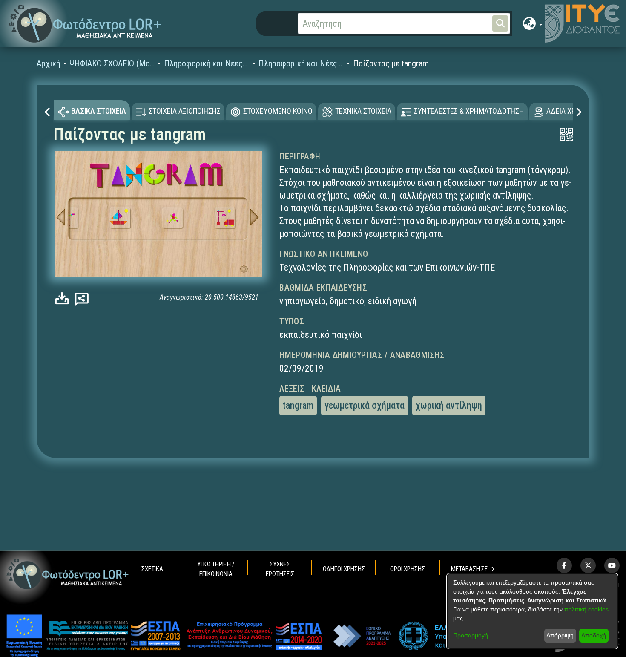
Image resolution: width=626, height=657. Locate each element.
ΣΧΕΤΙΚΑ (152, 569)
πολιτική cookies (586, 609)
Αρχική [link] (48, 63)
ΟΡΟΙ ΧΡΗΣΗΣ (407, 569)
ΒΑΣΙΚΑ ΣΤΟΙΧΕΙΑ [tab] (98, 111)
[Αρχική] (67, 574)
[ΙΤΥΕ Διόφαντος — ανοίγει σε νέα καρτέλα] (582, 23)
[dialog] (532, 611)
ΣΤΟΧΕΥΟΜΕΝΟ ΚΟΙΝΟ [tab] (278, 111)
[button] (85, 24)
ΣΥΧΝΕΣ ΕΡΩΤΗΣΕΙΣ (280, 569)
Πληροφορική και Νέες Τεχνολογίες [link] (206, 63)
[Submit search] (500, 23)
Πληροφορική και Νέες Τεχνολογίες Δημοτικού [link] (301, 63)
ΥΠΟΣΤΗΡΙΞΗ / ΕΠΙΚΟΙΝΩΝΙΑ (216, 569)
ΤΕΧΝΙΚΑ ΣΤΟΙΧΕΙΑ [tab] (363, 111)
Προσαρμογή (470, 635)
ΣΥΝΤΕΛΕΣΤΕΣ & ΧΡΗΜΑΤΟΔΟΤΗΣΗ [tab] (469, 111)
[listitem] (564, 565)
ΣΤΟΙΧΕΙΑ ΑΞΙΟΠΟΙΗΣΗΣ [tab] (185, 111)
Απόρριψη (560, 635)
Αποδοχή (593, 635)
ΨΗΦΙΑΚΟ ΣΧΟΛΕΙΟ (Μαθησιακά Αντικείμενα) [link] (112, 63)
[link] (64, 298)
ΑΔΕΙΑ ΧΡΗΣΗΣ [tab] (569, 111)
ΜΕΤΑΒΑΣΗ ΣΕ (469, 569)
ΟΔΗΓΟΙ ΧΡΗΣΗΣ (344, 569)
